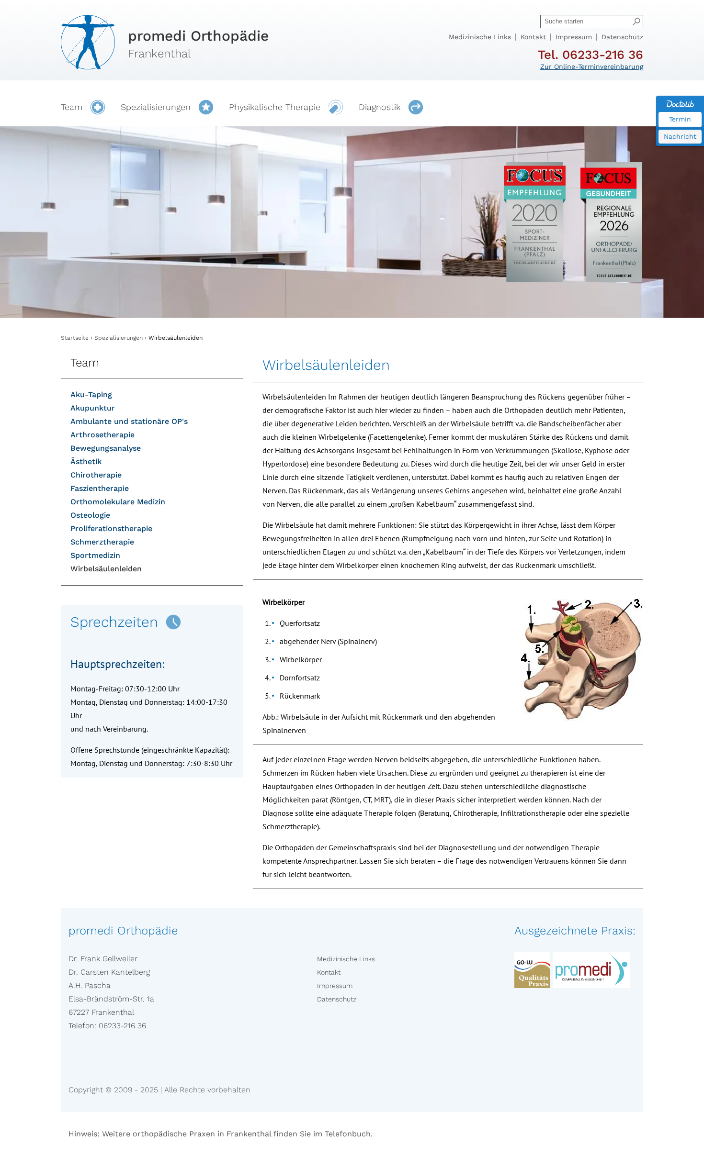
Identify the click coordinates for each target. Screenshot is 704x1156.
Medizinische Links (480, 37)
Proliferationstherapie (111, 528)
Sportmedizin (95, 555)
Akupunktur (92, 407)
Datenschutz (622, 37)
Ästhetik (86, 461)
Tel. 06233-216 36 (590, 54)
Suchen (636, 21)
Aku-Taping (91, 394)
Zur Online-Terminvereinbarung (591, 66)
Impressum (574, 37)
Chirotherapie (96, 474)
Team (71, 107)
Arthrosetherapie (102, 434)
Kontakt (533, 37)
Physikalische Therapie (274, 107)
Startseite (75, 337)
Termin (680, 119)
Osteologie (90, 515)
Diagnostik (379, 107)
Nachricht (680, 136)
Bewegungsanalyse (105, 448)
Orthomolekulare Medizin (117, 501)
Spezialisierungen (156, 107)
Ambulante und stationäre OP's (129, 421)
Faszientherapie (99, 488)
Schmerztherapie (102, 541)
